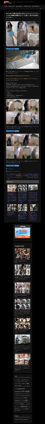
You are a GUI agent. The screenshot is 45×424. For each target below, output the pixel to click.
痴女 (26, 409)
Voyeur (19, 171)
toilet (16, 171)
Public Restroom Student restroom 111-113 (11, 214)
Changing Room (18, 381)
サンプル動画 (20, 404)
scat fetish (27, 393)
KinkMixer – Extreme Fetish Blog (21, 419)
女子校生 (28, 406)
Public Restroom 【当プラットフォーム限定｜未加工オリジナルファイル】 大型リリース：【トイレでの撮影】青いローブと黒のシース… (32, 197)
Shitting (19, 395)
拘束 (18, 408)
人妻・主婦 (19, 406)
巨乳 (16, 409)
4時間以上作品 (19, 379)
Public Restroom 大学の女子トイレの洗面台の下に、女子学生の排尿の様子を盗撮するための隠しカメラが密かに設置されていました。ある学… (22, 197)
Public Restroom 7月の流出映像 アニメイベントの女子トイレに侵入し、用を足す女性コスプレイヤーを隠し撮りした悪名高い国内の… (11, 197)
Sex (15, 395)
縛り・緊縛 (17, 410)
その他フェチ (26, 402)
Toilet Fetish (17, 398)
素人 (28, 408)
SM (25, 395)
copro (25, 383)
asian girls (9, 171)
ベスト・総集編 (26, 404)
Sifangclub (23, 395)
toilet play (21, 398)
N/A (15, 393)
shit (17, 395)
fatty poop (22, 386)
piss (12, 171)
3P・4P (16, 379)
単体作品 (24, 406)
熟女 (24, 408)
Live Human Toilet (27, 6)
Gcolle (26, 386)
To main (5, 6)
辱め (19, 410)
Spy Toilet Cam (11, 6)
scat (20, 394)
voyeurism (22, 402)
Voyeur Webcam (19, 6)
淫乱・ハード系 (21, 408)
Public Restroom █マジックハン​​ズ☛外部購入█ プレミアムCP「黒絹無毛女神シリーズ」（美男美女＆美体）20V (22, 277)
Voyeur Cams (17, 402)
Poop (14, 171)
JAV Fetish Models (35, 6)
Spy (27, 395)
